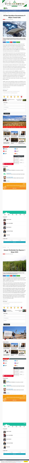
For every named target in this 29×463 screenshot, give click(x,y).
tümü (25, 216)
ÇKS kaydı (15, 302)
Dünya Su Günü (5, 91)
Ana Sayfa (5, 12)
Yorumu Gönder (7, 113)
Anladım (26, 461)
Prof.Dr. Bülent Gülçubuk (9, 173)
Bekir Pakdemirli (8, 227)
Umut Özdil (7, 177)
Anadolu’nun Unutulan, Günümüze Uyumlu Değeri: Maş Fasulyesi (15, 170)
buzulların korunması (10, 91)
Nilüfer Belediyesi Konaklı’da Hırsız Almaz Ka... (22, 143)
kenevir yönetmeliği (20, 302)
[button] (24, 166)
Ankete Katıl (14, 188)
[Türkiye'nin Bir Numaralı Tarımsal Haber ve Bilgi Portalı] (5, 8)
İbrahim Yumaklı (8, 219)
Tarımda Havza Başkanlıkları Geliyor (11, 178)
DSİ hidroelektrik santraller (16, 91)
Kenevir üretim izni (5, 302)
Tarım (8, 12)
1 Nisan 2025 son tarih (10, 302)
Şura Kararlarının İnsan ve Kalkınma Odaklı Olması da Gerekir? (15, 174)
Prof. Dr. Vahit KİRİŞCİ (9, 223)
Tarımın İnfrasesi (8, 169)
